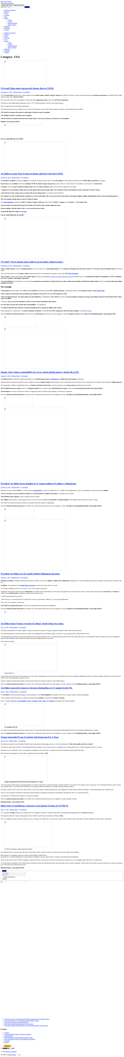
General (6, 1032)
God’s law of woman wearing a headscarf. (16, 1022)
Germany (35, 701)
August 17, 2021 (5, 577)
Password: (5, 875)
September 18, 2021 (6, 265)
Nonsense (7, 1041)
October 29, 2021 (6, 177)
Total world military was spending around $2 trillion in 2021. (21, 1020)
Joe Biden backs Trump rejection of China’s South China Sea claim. (32, 623)
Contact (6, 30)
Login (9, 20)
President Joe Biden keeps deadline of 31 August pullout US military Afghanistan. (38, 483)
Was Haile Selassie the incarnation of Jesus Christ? (18, 1024)
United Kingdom (8, 202)
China (49, 630)
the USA (14, 701)
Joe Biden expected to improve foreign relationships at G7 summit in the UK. (37, 688)
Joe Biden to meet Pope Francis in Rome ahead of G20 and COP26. (32, 174)
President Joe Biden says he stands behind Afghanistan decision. (30, 574)
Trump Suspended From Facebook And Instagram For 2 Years (30, 737)
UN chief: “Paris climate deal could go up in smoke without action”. (32, 262)
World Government (9, 10)
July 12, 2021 (5, 627)
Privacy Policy (12, 25)
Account (6, 15)
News (6, 13)
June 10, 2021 (5, 691)
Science (6, 1042)
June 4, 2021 (4, 741)
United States (37, 490)
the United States (99, 290)
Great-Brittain (21, 701)
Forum (6, 18)
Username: (5, 873)
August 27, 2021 (5, 376)
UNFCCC (40, 276)
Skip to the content (6, 1)
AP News (10, 636)
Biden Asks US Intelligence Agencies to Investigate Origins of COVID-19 (34, 806)
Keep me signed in (9, 877)
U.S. (65, 633)
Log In (4, 878)
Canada (51, 701)
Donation (7, 28)
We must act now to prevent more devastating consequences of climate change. (26, 1019)
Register (6, 12)
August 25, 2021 (5, 487)
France (29, 701)
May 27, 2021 (5, 809)
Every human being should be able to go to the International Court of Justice (26, 1025)
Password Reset (12, 23)
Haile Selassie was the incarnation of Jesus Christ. (18, 1037)
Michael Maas (17, 92)
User (5, 17)
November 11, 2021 (6, 92)
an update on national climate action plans (61, 276)
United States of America (27, 585)
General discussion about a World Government (17, 1034)
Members (7, 26)
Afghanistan (54, 379)
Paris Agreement (73, 273)
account (24, 211)
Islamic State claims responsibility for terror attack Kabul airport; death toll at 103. (40, 372)
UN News (89, 311)
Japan (44, 701)
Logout (10, 21)
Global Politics (8, 1036)
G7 (37, 698)
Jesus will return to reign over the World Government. (19, 1039)
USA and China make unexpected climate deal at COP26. (27, 88)
